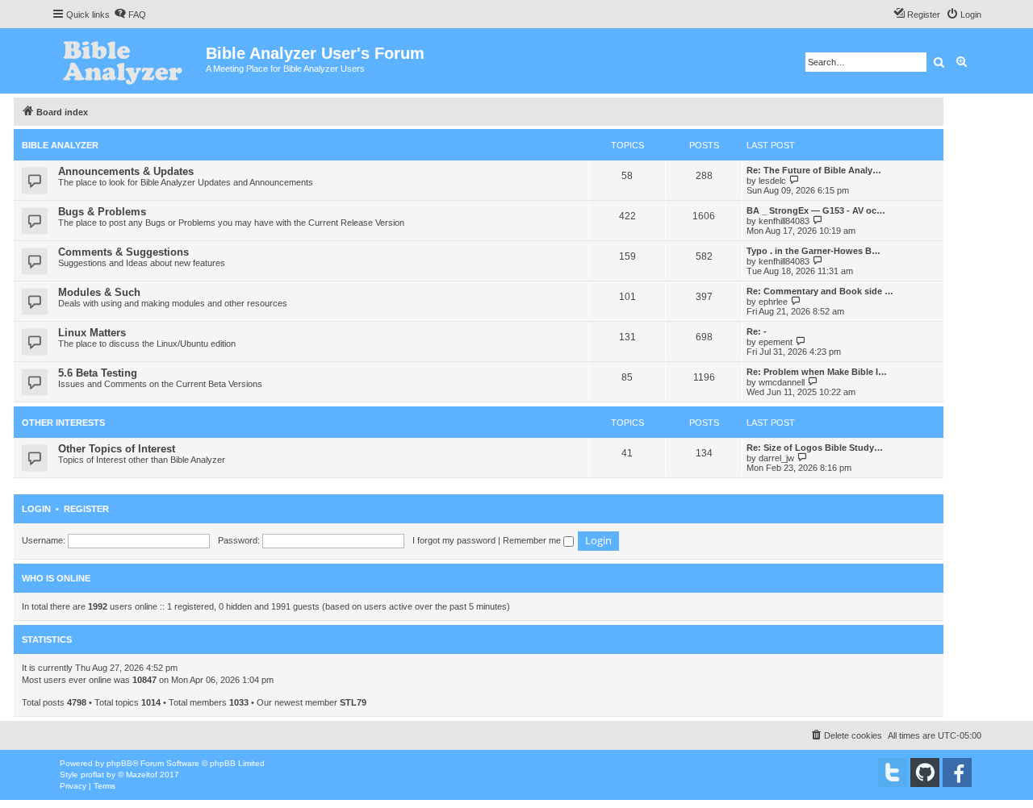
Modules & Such (99, 292)
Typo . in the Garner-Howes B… (813, 251)
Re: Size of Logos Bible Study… (815, 447)
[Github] (924, 772)
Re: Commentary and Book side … (820, 291)
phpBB (119, 763)
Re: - (757, 331)
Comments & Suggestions (123, 252)
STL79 (353, 702)
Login (36, 509)
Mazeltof (141, 774)
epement (776, 342)
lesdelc (772, 180)
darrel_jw (776, 458)
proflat (92, 774)
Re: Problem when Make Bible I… (817, 372)
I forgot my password (454, 540)
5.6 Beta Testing (97, 373)
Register (86, 509)
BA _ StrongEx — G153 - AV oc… (816, 210)
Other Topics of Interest (116, 449)
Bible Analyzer (60, 145)
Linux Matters (92, 333)
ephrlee (773, 301)
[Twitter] (892, 772)
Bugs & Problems (102, 212)
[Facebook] (957, 772)
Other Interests (63, 422)
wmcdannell (782, 382)
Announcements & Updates (126, 171)
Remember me (533, 540)
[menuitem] (130, 14)
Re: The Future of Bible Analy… (814, 170)
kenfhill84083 (784, 221)
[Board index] (129, 61)
